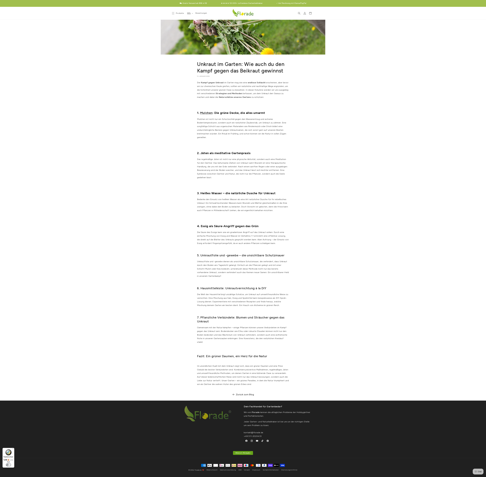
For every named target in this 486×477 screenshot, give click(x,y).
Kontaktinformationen (271, 470)
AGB (239, 470)
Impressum (256, 470)
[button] (190, 13)
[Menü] (12, 449)
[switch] (8, 464)
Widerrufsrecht (212, 470)
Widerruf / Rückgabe (243, 453)
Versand (247, 470)
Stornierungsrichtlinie (289, 470)
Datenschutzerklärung (228, 470)
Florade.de (198, 470)
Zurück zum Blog (245, 394)
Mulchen (206, 113)
